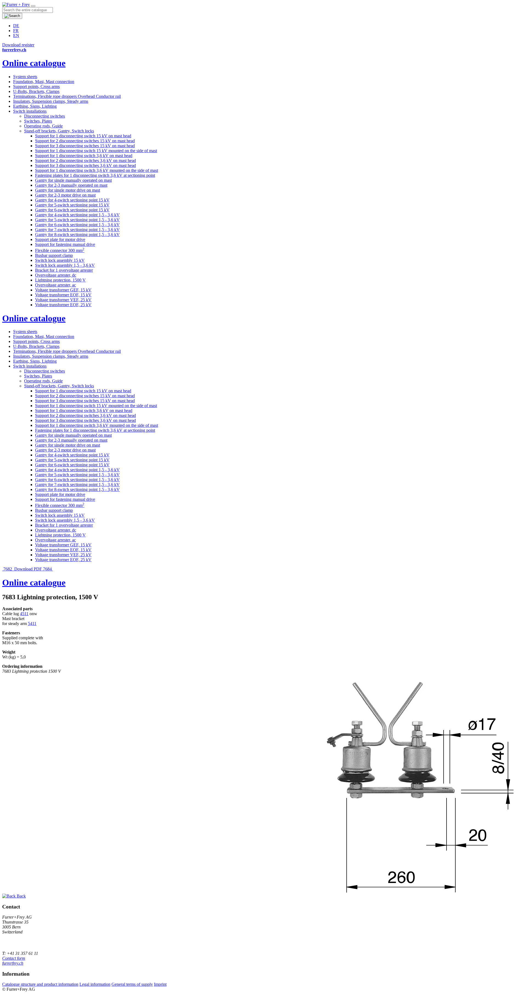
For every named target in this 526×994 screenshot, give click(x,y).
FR (16, 30)
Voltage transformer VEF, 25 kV (63, 299)
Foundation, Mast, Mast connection (43, 81)
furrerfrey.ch (12, 963)
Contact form (13, 958)
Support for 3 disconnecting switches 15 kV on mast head (85, 145)
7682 (7, 569)
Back (21, 896)
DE (16, 25)
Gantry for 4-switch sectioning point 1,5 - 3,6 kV (77, 214)
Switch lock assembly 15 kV (60, 260)
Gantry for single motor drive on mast (67, 190)
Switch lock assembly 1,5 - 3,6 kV (65, 265)
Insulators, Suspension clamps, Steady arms (50, 101)
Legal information (94, 984)
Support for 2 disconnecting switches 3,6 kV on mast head (85, 160)
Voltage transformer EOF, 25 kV (63, 304)
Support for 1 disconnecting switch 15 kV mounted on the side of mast (96, 150)
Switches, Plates (38, 121)
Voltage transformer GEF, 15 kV (63, 290)
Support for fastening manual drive (65, 244)
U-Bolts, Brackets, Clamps (36, 91)
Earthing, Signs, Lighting (35, 106)
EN (16, 35)
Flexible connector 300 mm (59, 250)
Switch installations (30, 111)
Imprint (160, 984)
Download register (18, 44)
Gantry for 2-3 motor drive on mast (65, 195)
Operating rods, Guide (43, 126)
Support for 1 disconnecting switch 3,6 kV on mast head (83, 155)
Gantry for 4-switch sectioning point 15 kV (72, 200)
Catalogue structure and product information (40, 984)
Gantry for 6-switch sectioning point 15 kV (72, 210)
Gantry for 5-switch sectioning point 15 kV (72, 205)
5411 (32, 623)
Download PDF (28, 569)
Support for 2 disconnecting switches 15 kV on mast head (85, 140)
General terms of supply (132, 984)
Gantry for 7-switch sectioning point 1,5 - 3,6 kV (77, 229)
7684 (48, 569)
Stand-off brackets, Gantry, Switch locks (59, 131)
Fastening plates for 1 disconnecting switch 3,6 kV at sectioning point (95, 175)
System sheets (25, 76)
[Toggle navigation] (33, 6)
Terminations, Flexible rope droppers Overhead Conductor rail (67, 96)
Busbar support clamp (54, 255)
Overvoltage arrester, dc (55, 275)
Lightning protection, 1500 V (60, 280)
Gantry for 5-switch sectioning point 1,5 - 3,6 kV (77, 219)
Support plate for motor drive (60, 239)
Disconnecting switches (44, 116)
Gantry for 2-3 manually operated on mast (71, 185)
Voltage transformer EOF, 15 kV (63, 294)
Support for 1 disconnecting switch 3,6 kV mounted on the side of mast (96, 170)
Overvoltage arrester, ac (55, 285)
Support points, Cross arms (36, 86)
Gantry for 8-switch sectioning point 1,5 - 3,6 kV (77, 234)
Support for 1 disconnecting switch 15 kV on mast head (83, 136)
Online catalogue (33, 63)
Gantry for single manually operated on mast (73, 180)
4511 (24, 613)
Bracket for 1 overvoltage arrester (64, 270)
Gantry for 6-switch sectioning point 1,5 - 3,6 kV (77, 224)
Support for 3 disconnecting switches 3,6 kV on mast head (85, 165)
